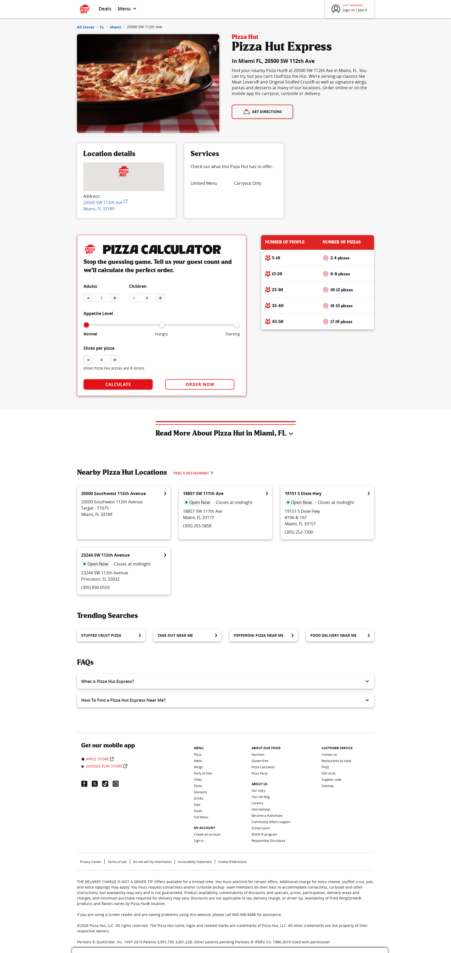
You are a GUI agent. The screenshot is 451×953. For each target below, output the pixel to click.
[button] (225, 681)
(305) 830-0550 (95, 587)
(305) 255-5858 (197, 526)
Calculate (118, 384)
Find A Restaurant (191, 472)
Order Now (200, 384)
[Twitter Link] (97, 784)
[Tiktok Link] (107, 784)
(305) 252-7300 (299, 532)
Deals (105, 8)
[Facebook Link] (86, 784)
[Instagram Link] (117, 784)
